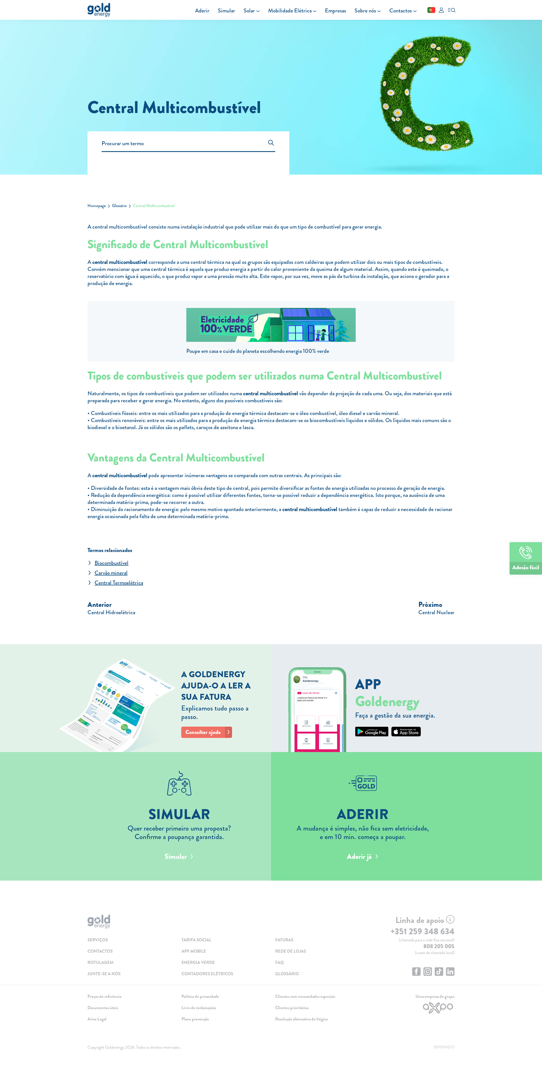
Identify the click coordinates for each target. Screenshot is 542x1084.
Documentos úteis (103, 1008)
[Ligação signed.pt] (444, 1047)
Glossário (119, 206)
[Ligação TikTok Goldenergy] (439, 972)
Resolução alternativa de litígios (301, 1019)
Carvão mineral (111, 572)
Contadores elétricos (207, 974)
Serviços (98, 940)
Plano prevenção (195, 1019)
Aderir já (359, 856)
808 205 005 (438, 946)
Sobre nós (365, 10)
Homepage (97, 206)
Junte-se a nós (104, 974)
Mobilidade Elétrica (290, 10)
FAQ (279, 962)
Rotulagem (100, 962)
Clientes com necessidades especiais (305, 996)
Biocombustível (111, 562)
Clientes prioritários (292, 1008)
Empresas (335, 10)
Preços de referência (104, 996)
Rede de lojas (290, 951)
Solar (249, 10)
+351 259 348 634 (422, 931)
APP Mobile (194, 951)
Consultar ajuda (203, 732)
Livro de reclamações (199, 1008)
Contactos (400, 10)
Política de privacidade (200, 996)
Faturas (284, 940)
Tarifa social (196, 940)
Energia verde (198, 962)
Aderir (202, 10)
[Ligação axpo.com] (412, 1008)
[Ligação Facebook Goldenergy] (416, 972)
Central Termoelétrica (119, 582)
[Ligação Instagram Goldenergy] (427, 972)
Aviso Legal (97, 1019)
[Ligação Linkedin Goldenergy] (450, 972)
